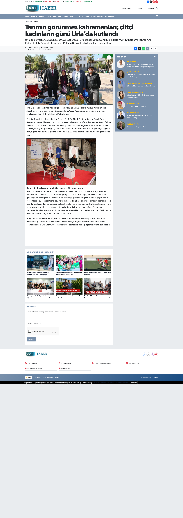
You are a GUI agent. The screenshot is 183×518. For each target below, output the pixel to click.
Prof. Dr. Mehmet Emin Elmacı (139, 83)
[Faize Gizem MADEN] (121, 95)
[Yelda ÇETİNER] (121, 115)
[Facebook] (144, 354)
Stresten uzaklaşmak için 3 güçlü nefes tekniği (139, 117)
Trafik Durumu (66, 363)
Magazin (73, 16)
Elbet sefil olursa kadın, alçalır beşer (141, 86)
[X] (148, 354)
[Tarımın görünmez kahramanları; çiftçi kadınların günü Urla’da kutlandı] (69, 79)
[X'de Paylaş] (139, 48)
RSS (29, 377)
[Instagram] (152, 354)
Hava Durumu (32, 363)
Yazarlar (151, 9)
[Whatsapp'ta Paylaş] (143, 48)
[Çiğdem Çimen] (121, 74)
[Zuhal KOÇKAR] (121, 105)
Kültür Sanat (84, 16)
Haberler (28, 22)
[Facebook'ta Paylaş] (135, 48)
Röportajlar (110, 16)
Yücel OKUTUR (133, 124)
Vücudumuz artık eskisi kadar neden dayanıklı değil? (141, 96)
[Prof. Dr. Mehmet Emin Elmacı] (121, 84)
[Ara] (157, 8)
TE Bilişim (155, 377)
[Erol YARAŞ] (121, 64)
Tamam (134, 383)
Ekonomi (57, 16)
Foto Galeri (126, 9)
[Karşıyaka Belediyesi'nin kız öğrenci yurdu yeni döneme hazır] (40, 286)
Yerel (27, 16)
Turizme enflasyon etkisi (136, 127)
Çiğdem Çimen (133, 72)
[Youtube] (156, 354)
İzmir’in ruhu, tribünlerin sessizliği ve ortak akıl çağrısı (141, 76)
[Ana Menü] (157, 16)
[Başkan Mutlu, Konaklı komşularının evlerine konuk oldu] (97, 286)
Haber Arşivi (65, 368)
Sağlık (65, 16)
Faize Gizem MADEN (135, 92)
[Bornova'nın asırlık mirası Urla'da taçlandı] (69, 286)
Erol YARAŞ (131, 61)
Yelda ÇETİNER (133, 113)
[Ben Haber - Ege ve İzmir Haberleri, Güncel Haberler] (41, 8)
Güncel (34, 16)
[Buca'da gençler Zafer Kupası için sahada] (97, 263)
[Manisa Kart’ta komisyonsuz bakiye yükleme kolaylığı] (40, 263)
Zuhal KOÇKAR (133, 104)
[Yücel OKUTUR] (121, 125)
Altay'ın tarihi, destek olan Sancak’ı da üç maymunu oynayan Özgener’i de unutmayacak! (141, 65)
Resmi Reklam (97, 16)
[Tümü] (155, 57)
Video (139, 9)
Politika (42, 16)
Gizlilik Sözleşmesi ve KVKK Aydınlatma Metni (112, 383)
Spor (49, 16)
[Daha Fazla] (147, 48)
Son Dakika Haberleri (34, 368)
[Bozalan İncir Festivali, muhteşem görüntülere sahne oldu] (69, 263)
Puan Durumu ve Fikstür (103, 363)
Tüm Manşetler (134, 363)
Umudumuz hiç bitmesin (136, 106)
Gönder (31, 339)
